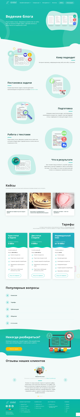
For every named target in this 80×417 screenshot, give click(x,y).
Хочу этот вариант (15, 275)
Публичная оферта (9, 412)
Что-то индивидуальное (25, 411)
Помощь (67, 406)
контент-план (34, 89)
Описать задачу (14, 349)
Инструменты (45, 2)
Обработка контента (40, 406)
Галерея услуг (36, 2)
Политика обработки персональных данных (10, 414)
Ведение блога (24, 404)
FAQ (66, 410)
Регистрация (70, 2)
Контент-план (38, 408)
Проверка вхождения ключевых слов (53, 407)
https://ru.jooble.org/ (51, 378)
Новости (67, 408)
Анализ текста (52, 404)
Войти (61, 2)
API (66, 411)
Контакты (54, 2)
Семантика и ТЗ (39, 404)
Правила (67, 404)
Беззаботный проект (25, 2)
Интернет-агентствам (25, 410)
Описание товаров (24, 406)
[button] (14, 380)
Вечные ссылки (24, 408)
